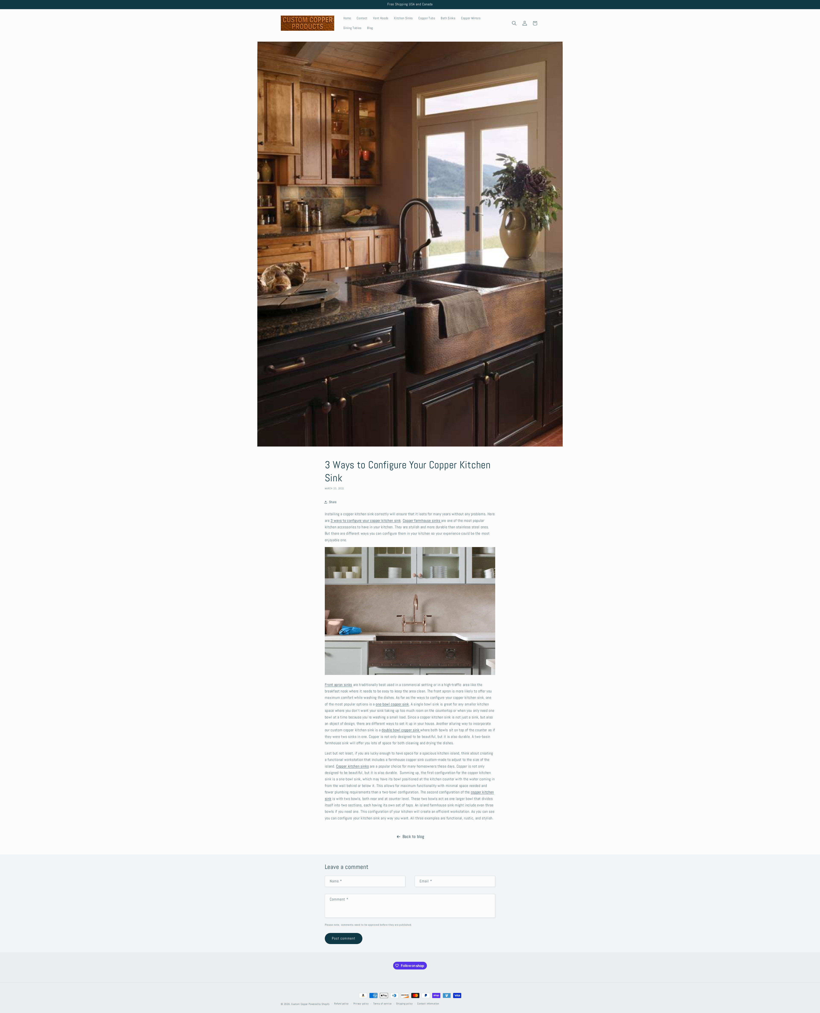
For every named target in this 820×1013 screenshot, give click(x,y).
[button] (514, 23)
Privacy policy (361, 1003)
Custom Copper (299, 1004)
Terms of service (382, 1003)
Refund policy (341, 1003)
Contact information (428, 1003)
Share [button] (333, 502)
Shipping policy (404, 1003)
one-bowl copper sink (392, 704)
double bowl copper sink (401, 730)
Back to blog (413, 836)
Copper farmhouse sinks (421, 520)
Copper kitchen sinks (352, 766)
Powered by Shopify (319, 1004)
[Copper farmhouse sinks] (440, 520)
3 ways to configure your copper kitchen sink (366, 520)
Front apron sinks (338, 684)
